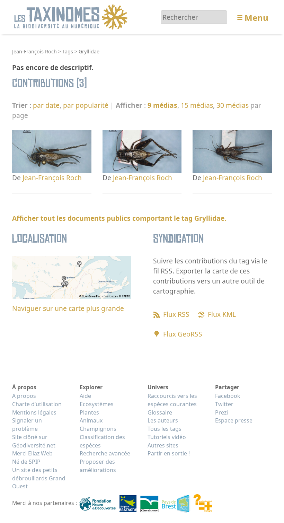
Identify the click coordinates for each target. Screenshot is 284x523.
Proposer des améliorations (98, 466)
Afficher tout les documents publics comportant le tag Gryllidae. (119, 218)
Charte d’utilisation (37, 404)
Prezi (221, 412)
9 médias (162, 105)
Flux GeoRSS (182, 334)
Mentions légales (34, 412)
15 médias (197, 105)
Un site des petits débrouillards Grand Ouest (38, 478)
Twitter (224, 404)
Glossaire (160, 412)
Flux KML (222, 314)
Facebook (227, 396)
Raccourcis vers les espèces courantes (172, 400)
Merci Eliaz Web (32, 453)
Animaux (91, 420)
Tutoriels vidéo (167, 437)
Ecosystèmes (97, 404)
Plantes (89, 412)
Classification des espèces (102, 441)
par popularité (85, 105)
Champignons (98, 429)
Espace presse (233, 420)
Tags (67, 51)
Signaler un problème (27, 425)
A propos (24, 396)
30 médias (232, 105)
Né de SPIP (26, 461)
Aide (85, 396)
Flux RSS (176, 314)
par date (46, 105)
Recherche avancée (105, 453)
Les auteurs (163, 420)
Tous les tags (164, 429)
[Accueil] (72, 16)
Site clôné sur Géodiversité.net (33, 441)
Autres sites (163, 445)
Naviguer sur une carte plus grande (68, 308)
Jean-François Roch (34, 51)
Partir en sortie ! (169, 453)
